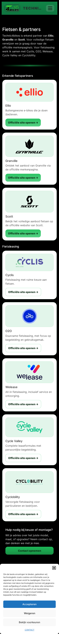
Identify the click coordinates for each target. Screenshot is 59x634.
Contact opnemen (29, 550)
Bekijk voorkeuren (29, 622)
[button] (54, 568)
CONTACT (29, 630)
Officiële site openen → (23, 122)
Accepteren (29, 604)
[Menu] (50, 8)
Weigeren (29, 613)
